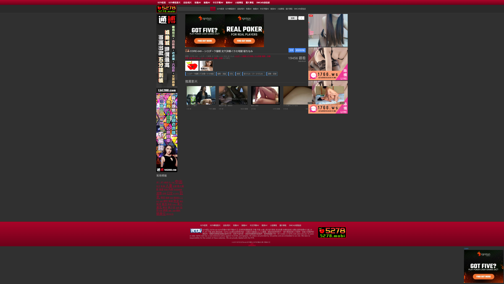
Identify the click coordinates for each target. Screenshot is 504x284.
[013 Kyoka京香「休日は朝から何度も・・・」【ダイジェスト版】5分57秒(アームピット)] (330, 104)
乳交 (158, 186)
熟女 (176, 201)
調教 (165, 210)
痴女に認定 (254, 105)
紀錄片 (174, 204)
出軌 (164, 193)
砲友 (170, 204)
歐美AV (229, 2)
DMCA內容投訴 (263, 2)
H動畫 (166, 182)
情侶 (163, 197)
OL (169, 182)
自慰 (178, 208)
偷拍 (166, 190)
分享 (291, 50)
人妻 (169, 186)
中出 (178, 181)
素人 (179, 204)
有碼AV (198, 2)
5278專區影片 (175, 2)
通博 (252, 244)
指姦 (171, 198)
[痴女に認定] (265, 104)
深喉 (161, 201)
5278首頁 (162, 2)
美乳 (159, 207)
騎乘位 (161, 213)
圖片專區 (250, 2)
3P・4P (159, 182)
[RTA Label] (196, 232)
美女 (165, 207)
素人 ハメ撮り (192, 105)
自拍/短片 (187, 2)
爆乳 (181, 201)
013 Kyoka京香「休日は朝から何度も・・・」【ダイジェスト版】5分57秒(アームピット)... (330, 106)
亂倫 (163, 186)
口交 (170, 193)
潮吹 (165, 201)
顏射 (178, 210)
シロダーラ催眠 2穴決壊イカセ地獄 (247, 56)
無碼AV (207, 2)
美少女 (171, 207)
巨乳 (187, 58)
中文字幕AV (218, 2)
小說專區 (239, 2)
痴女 (158, 204)
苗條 (160, 211)
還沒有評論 (300, 50)
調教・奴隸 (218, 58)
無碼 (170, 201)
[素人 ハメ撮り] (201, 104)
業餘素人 (177, 198)
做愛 (161, 189)
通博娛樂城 (252, 245)
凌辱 (159, 193)
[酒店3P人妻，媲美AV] (233, 104)
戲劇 (167, 198)
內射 (171, 189)
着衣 (164, 204)
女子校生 (176, 193)
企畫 (175, 186)
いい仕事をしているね (290, 105)
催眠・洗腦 (266, 56)
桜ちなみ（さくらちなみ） (203, 58)
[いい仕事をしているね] (297, 104)
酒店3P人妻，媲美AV (225, 105)
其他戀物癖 (178, 190)
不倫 (172, 182)
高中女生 (170, 214)
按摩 (191, 58)
